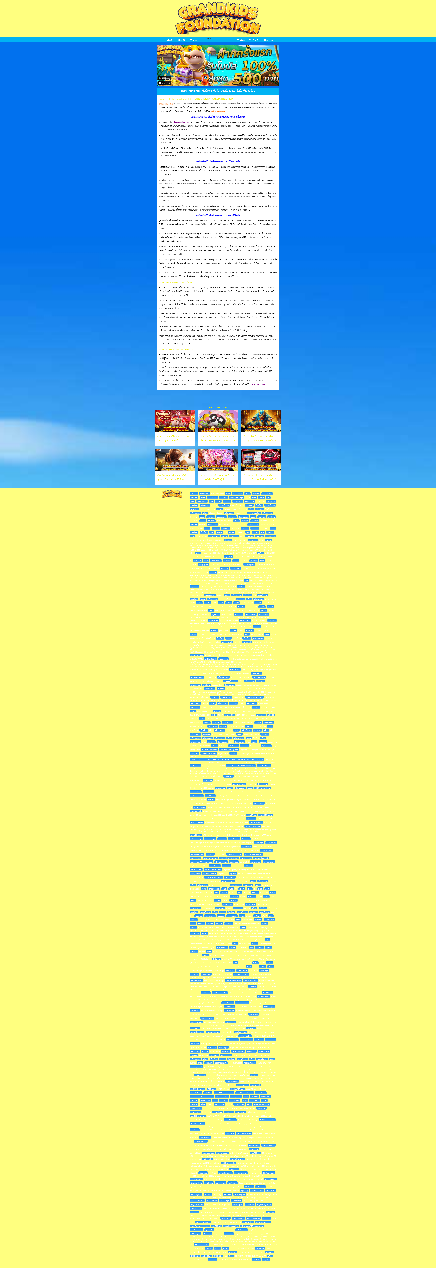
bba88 (209, 951)
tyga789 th (208, 780)
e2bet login (229, 1006)
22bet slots (207, 1159)
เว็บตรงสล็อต (237, 493)
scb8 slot (211, 799)
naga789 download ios (245, 1093)
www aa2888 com (210, 858)
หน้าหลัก (170, 40)
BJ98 (216, 892)
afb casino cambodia (209, 749)
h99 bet (194, 1055)
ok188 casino (271, 842)
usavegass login (232, 1081)
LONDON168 (213, 620)
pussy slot (194, 753)
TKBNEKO (251, 896)
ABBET (258, 885)
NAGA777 (256, 1259)
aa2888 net (250, 1204)
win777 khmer (242, 1085)
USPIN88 (271, 715)
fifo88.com (212, 1047)
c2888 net (194, 974)
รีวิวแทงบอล (268, 40)
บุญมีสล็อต (260, 715)
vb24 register (196, 792)
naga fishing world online (224, 1093)
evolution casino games (229, 749)
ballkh (255, 963)
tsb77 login (195, 1043)
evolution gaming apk (213, 869)
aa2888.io (208, 1093)
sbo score (226, 865)
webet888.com (196, 1022)
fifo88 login (259, 842)
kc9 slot (253, 1075)
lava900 (228, 540)
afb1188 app (233, 745)
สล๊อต (247, 493)
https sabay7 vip (255, 822)
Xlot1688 (223, 726)
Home (161, 98)
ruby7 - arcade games (214, 877)
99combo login (196, 838)
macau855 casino (265, 815)
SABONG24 (260, 1248)
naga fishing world (264, 1204)
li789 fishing (236, 1200)
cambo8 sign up (213, 1032)
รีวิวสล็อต (241, 40)
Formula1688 (268, 722)
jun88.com (205, 992)
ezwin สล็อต (256, 673)
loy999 (217, 1248)
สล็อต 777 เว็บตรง (201, 1244)
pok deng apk (269, 862)
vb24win (210, 923)
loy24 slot (222, 838)
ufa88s (224, 536)
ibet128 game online (233, 980)
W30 (231, 889)
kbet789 (241, 606)
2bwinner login (246, 1039)
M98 (192, 501)
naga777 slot (255, 1085)
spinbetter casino (197, 1032)
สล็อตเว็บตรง (204, 493)
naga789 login (196, 1208)
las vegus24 (262, 784)
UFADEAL (256, 707)
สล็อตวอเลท (238, 501)
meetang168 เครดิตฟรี (254, 697)
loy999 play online (197, 1089)
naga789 (266, 1259)
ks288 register (226, 1055)
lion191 (211, 610)
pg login (233, 873)
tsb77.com (245, 838)
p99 (235, 963)
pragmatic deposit (209, 873)
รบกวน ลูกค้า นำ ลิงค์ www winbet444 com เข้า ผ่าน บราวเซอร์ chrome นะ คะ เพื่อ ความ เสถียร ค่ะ (227, 759)
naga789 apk (246, 858)
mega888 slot (196, 1108)
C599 (249, 889)
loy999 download (197, 854)
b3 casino (214, 1055)
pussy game (195, 873)
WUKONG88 (263, 614)
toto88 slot (231, 1022)
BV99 (260, 889)
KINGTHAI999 (235, 885)
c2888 (221, 603)
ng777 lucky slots (228, 881)
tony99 (232, 947)
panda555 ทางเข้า (264, 765)
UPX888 (255, 892)
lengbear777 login (237, 1089)
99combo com (232, 1039)
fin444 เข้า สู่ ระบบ (230, 681)
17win (235, 943)
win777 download (197, 1200)
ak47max (250, 536)
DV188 (217, 900)
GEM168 (217, 711)
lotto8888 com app (253, 826)
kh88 (249, 966)
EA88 (193, 711)
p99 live (205, 1051)
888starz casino (240, 1032)
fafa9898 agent (199, 807)
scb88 (243, 927)
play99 (205, 955)
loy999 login (224, 1200)
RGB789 (272, 892)
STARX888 (238, 614)
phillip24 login (196, 835)
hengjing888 (214, 536)
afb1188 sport (215, 865)
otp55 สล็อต (195, 765)
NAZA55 (206, 722)
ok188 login (223, 1047)
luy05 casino (246, 846)
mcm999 (215, 697)
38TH (214, 715)
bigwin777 (232, 1252)
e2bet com (251, 819)
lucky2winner (222, 947)
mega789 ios (229, 877)
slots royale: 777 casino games (202, 1096)
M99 (230, 1256)
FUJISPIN (233, 900)
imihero (268, 540)
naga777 (209, 1248)
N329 (224, 889)
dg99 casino (266, 745)
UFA (212, 532)
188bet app (254, 1014)
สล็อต (228, 493)
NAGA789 (269, 1252)
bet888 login (269, 1006)
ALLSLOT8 (252, 540)
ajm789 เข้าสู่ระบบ (197, 655)
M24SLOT (216, 722)
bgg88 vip (225, 1051)
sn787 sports (270, 1039)
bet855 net (230, 970)
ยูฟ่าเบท (257, 916)
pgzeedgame (270, 536)
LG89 (202, 718)
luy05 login (195, 1051)
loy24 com (259, 1039)
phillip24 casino (245, 1036)
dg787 (234, 630)
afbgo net (251, 1028)
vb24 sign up (208, 792)
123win (267, 634)
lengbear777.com (197, 1204)
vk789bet (194, 509)
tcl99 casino (229, 1010)
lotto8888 (216, 959)
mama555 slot (227, 642)
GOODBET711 (227, 722)
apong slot (234, 862)
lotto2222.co (251, 1051)
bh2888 (264, 923)
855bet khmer (196, 1093)
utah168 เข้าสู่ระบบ (239, 784)
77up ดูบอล (223, 659)
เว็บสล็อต (256, 493)
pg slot (233, 753)
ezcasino (257, 626)
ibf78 (247, 634)
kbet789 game (196, 980)
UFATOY (224, 892)
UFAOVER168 (195, 908)
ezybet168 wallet (197, 677)
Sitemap (194, 493)
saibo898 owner (197, 822)
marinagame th (196, 1066)
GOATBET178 (227, 904)
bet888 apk (195, 1010)
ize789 (260, 553)
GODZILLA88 (250, 904)
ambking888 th (210, 659)
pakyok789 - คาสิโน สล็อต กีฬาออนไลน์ (241, 765)
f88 (251, 947)
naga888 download (261, 858)
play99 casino (258, 803)
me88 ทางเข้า (226, 697)
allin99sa (259, 536)
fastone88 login (259, 677)
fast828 (263, 610)
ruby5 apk (270, 1212)
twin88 (193, 634)
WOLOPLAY (213, 726)
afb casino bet (196, 869)
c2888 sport (206, 974)
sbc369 (204, 933)
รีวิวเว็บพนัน (254, 40)
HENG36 (241, 586)
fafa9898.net (267, 992)
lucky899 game (238, 1051)
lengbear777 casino (234, 854)
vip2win (269, 963)
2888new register (229, 1163)
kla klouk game (221, 862)
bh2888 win (210, 795)
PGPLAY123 (234, 896)
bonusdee (259, 947)
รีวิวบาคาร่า (194, 40)
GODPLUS (237, 908)
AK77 (267, 889)
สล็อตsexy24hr (223, 677)
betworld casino (207, 1018)
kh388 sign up (264, 1051)
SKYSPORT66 (245, 620)
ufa (268, 497)
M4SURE (249, 726)
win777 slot (226, 1218)
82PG (193, 900)
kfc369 (225, 1248)
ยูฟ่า (270, 916)
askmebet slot (208, 1153)
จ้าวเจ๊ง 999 (229, 715)
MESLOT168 (195, 707)
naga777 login (212, 1200)
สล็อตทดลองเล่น (220, 1063)
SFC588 (258, 722)
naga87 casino (228, 1002)
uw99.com (252, 986)
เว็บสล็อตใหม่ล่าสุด (236, 497)
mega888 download (261, 1104)
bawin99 (194, 951)
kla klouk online (222, 1096)
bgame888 (234, 536)
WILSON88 (220, 908)
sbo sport (244, 745)
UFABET (219, 509)
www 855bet (195, 858)
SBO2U (241, 889)
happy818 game (263, 996)
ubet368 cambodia (241, 974)
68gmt (270, 966)
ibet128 (262, 606)
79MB (204, 889)
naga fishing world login (229, 858)
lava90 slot (247, 642)
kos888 (262, 966)
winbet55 (214, 630)
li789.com (210, 854)
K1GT (239, 892)
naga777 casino (266, 850)
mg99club (215, 614)
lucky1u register (222, 1153)
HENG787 (249, 630)
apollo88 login (200, 1075)
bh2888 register (196, 795)
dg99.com (248, 865)
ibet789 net (256, 1153)
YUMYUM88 (248, 885)
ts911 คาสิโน (228, 776)
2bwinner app (210, 838)
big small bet (255, 862)
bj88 (267, 939)
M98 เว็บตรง (202, 501)
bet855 (199, 603)
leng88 (268, 947)
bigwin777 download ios (253, 854)
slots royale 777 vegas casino (201, 862)
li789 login (211, 1089)
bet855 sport (242, 970)
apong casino (236, 1096)
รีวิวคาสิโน (181, 40)
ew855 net (195, 1028)
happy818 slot (196, 811)
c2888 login (264, 970)
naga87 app (252, 815)
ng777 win (194, 1212)
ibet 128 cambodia (250, 980)
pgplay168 (228, 557)
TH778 (266, 896)
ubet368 (258, 603)
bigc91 (254, 943)
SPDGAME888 (214, 889)
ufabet (261, 497)
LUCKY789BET (250, 614)
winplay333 (195, 933)
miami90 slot (258, 638)
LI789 (270, 1256)
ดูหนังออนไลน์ (171, 98)
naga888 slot (260, 1093)
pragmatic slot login (209, 753)
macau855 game (242, 1002)
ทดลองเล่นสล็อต (254, 513)
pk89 (198, 553)
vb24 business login (262, 788)
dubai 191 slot (234, 669)
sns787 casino (234, 838)
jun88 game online (220, 992)
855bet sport (237, 1204)
